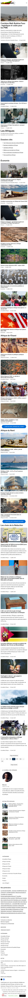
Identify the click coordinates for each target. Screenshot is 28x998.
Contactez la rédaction (6, 920)
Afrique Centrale (6, 861)
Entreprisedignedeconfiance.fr (8, 896)
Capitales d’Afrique (8, 147)
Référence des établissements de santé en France (13, 913)
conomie (5, 160)
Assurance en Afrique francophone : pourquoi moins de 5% (12, 125)
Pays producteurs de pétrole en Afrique (13, 152)
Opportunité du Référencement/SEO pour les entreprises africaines (14, 545)
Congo (2, 267)
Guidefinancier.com (22, 890)
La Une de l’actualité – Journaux (9, 890)
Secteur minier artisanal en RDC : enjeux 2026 (12, 265)
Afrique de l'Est (6, 864)
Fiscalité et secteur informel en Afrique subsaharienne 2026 (11, 244)
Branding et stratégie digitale (8, 907)
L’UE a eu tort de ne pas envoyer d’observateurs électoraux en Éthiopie (13, 611)
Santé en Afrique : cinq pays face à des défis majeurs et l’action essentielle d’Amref (16, 805)
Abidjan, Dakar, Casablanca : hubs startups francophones (9, 420)
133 (2, 761)
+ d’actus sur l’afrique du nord (14, 521)
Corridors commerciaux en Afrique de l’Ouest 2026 (14, 201)
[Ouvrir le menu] (26, 3)
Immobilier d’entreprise (21, 907)
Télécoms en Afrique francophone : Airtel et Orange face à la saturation (12, 82)
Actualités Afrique (5, 106)
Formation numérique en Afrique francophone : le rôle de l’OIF (13, 308)
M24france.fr (19, 898)
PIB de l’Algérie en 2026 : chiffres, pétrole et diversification (11, 450)
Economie (3, 84)
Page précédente (14, 755)
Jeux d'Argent (5, 883)
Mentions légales (5, 921)
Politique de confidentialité (7, 923)
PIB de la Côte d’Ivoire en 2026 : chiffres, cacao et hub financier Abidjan (13, 398)
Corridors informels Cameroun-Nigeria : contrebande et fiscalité (11, 180)
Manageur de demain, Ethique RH (15, 905)
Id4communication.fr (21, 892)
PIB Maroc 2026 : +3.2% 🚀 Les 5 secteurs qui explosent (12, 472)
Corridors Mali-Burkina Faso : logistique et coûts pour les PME (13, 25)
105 (10, 759)
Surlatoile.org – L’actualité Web (12, 903)
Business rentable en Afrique (10, 145)
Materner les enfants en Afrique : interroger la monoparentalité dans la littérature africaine (12, 578)
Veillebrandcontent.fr (17, 911)
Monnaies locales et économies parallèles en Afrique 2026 (12, 286)
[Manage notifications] (3, 995)
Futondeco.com (17, 900)
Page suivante (14, 764)
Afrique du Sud (6, 871)
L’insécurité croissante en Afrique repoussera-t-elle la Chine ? (11, 737)
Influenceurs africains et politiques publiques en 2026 (12, 355)
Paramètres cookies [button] (13, 995)
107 (17, 759)
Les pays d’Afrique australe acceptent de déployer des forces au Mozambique (13, 644)
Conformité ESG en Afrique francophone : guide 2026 (14, 838)
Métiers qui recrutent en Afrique (11, 150)
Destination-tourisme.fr (6, 911)
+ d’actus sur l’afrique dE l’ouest (14, 426)
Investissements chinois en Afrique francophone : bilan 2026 (14, 330)
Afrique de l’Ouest (5, 357)
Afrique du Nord (4, 452)
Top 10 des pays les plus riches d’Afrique (13, 142)
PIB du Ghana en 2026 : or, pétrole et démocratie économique (10, 377)
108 (20, 759)
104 (7, 759)
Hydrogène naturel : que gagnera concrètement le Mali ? (11, 676)
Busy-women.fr (12, 898)
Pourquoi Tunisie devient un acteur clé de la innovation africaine (12, 493)
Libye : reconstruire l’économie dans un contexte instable (11, 515)
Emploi (4, 878)
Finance (2, 62)
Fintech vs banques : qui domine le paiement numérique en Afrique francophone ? (12, 60)
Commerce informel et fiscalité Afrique (9, 40)
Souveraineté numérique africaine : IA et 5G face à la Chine (14, 104)
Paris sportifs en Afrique (9, 155)
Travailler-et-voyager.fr (6, 894)
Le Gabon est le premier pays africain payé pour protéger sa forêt (12, 707)
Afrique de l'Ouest (6, 866)
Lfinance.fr (3, 892)
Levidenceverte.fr (10, 892)
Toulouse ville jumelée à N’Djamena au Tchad (12, 909)
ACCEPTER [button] (22, 995)
